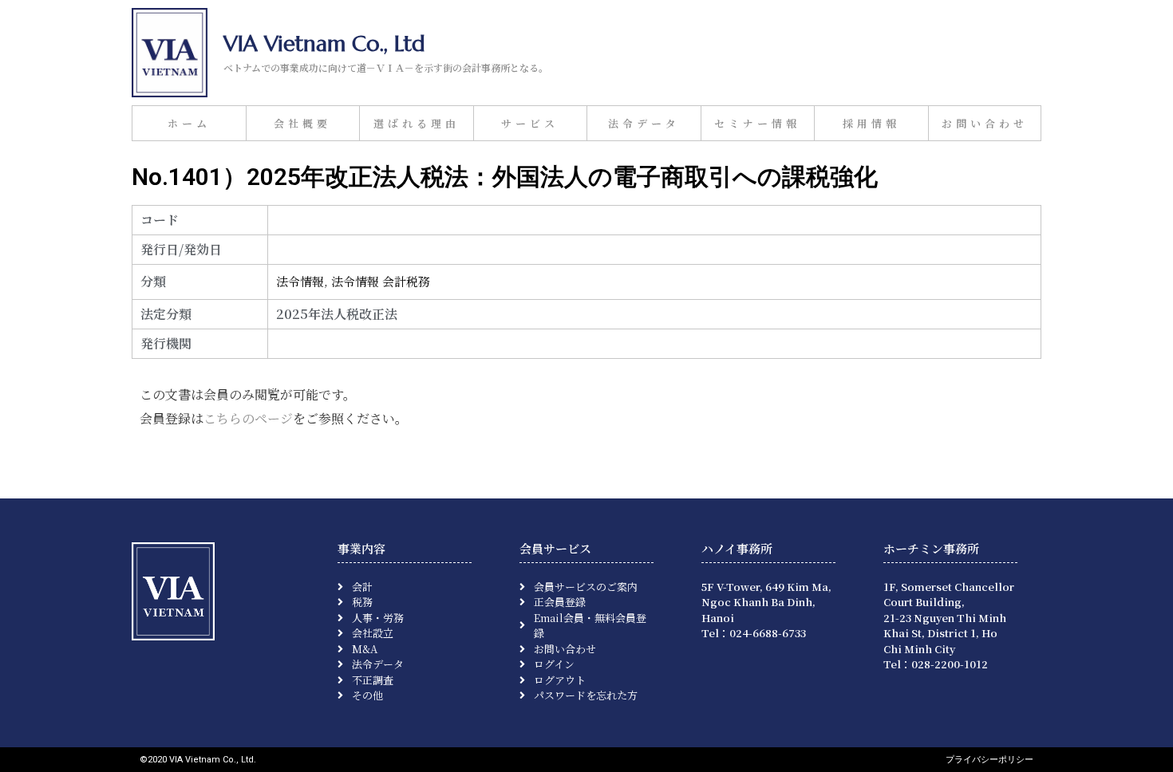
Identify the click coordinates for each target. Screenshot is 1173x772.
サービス (530, 123)
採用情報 (871, 123)
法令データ (644, 123)
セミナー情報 (757, 123)
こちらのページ (248, 418)
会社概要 (302, 123)
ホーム (189, 123)
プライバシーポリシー (989, 759)
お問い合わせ (985, 123)
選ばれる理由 (416, 123)
